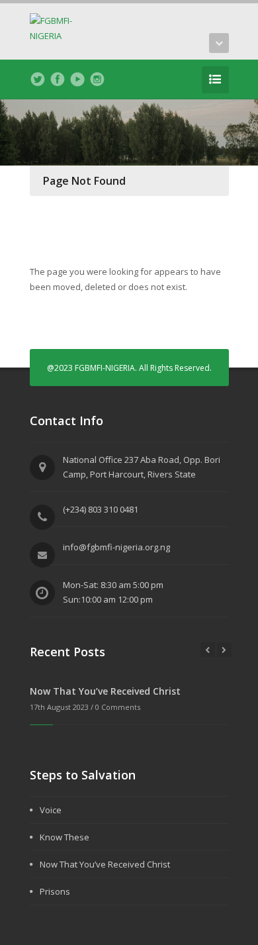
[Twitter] (38, 79)
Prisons (55, 891)
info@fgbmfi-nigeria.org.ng (116, 547)
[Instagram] (97, 79)
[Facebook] (57, 79)
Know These (64, 837)
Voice (51, 810)
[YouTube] (77, 79)
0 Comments (117, 707)
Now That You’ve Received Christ (105, 691)
